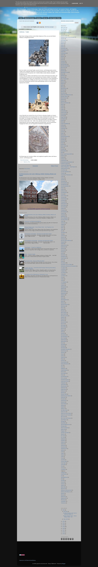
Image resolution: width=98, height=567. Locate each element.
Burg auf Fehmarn (65, 102)
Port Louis (63, 378)
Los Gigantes (64, 282)
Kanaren (63, 237)
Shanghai (63, 426)
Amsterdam (63, 48)
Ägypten (62, 38)
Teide (62, 456)
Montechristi (63, 322)
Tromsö (62, 467)
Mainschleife (63, 291)
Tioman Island (64, 461)
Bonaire (62, 91)
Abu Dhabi (63, 29)
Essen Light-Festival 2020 (66, 154)
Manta (62, 301)
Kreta (62, 261)
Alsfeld (62, 46)
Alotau (62, 45)
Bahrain (62, 69)
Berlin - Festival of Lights (30, 254)
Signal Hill (63, 429)
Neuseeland (63, 334)
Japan (62, 229)
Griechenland (64, 198)
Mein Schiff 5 (63, 314)
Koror (62, 259)
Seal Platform (64, 419)
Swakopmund (64, 448)
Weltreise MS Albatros (65, 491)
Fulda (62, 176)
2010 (63, 533)
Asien (62, 59)
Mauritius (63, 310)
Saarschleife (63, 403)
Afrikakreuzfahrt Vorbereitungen (67, 37)
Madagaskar (63, 286)
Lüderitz (62, 285)
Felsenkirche (63, 160)
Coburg (62, 125)
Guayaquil (63, 202)
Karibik (62, 243)
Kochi (62, 253)
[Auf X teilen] (34, 160)
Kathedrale (63, 246)
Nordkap (63, 346)
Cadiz (62, 106)
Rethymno (63, 390)
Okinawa (63, 352)
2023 (63, 509)
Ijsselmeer (63, 216)
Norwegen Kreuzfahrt (65, 349)
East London (63, 146)
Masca (62, 307)
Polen (62, 374)
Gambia (62, 179)
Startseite (35, 166)
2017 (63, 530)
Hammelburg (63, 205)
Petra (62, 366)
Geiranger (63, 181)
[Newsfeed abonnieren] (40, 23)
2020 (63, 524)
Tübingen (63, 472)
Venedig (62, 480)
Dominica (63, 138)
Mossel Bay (63, 326)
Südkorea (63, 442)
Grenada (63, 197)
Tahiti (62, 451)
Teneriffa (63, 459)
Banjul (62, 73)
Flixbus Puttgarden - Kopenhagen (68, 166)
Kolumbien (63, 254)
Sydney (62, 450)
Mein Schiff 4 (63, 312)
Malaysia (63, 294)
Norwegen (63, 347)
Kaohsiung (63, 238)
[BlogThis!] (32, 160)
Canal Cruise (63, 112)
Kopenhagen (63, 258)
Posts (21, 18)
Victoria (62, 482)
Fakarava (63, 155)
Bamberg (63, 70)
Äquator (62, 56)
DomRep (63, 139)
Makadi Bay (63, 293)
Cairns (62, 107)
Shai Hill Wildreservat (65, 424)
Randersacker (64, 386)
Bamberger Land (64, 72)
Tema (62, 458)
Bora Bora (63, 93)
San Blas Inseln (64, 410)
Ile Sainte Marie (64, 219)
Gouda (62, 194)
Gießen (62, 189)
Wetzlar (62, 493)
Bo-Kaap (63, 89)
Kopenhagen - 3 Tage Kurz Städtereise (33, 247)
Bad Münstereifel (64, 65)
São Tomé (63, 416)
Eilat (62, 152)
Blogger (63, 563)
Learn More (75, 3)
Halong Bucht (64, 203)
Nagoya (62, 330)
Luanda (62, 283)
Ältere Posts (54, 166)
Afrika (62, 34)
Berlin (62, 85)
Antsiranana (63, 53)
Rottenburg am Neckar (66, 395)
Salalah (62, 406)
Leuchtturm (63, 275)
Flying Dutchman (64, 168)
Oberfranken (63, 350)
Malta (62, 296)
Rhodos (62, 392)
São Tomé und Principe (66, 418)
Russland (63, 398)
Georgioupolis (64, 184)
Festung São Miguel (65, 165)
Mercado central (64, 315)
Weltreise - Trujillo (24, 32)
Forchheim (63, 170)
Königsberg (63, 256)
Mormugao (63, 325)
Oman (62, 354)
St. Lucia (63, 437)
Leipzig (62, 274)
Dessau (62, 134)
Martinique (63, 306)
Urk (61, 475)
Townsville (63, 464)
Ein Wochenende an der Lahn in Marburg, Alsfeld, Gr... (70, 514)
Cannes (62, 115)
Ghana (62, 187)
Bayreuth (63, 82)
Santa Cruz (63, 411)
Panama (63, 360)
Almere (62, 43)
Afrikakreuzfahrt (64, 35)
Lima (62, 277)
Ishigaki (62, 224)
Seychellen (63, 422)
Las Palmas (63, 272)
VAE (62, 478)
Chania (62, 120)
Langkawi (63, 270)
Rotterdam (63, 397)
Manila (62, 298)
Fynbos (62, 178)
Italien (62, 227)
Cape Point (63, 117)
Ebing (62, 147)
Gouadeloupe (64, 192)
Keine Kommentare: (24, 160)
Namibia (62, 333)
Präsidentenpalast (65, 379)
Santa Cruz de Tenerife (66, 414)
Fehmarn (63, 158)
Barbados (63, 75)
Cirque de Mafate (64, 123)
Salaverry (63, 408)
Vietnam (62, 483)
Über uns (45, 18)
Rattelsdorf (63, 387)
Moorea (62, 323)
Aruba (62, 58)
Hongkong (63, 210)
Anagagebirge (64, 49)
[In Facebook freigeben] (35, 160)
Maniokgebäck (64, 299)
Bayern (62, 80)
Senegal (62, 421)
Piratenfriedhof (64, 370)
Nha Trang (63, 338)
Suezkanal (63, 447)
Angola (62, 51)
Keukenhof (63, 250)
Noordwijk (63, 344)
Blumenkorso (64, 88)
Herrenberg (63, 206)
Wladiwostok (63, 498)
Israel (62, 226)
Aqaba (62, 54)
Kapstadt (63, 242)
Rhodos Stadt (64, 394)
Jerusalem (63, 232)
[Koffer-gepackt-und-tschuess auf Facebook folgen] (37, 23)
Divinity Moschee (64, 136)
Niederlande (63, 339)
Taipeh (62, 453)
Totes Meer (63, 462)
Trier (62, 466)
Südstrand (63, 445)
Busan (62, 104)
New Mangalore (64, 336)
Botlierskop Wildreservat (66, 94)
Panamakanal (64, 362)
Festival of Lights (64, 163)
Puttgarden (63, 382)
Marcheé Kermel (64, 304)
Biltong (62, 86)
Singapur (63, 430)
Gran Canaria (64, 195)
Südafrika (63, 440)
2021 (63, 523)
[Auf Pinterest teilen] (36, 160)
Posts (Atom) (27, 168)
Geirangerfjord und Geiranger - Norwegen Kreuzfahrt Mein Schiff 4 (39, 240)
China (62, 122)
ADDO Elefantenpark (65, 32)
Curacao (63, 131)
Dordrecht (63, 141)
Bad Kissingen (64, 64)
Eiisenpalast (63, 150)
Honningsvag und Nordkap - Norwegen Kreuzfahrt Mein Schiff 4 (38, 233)
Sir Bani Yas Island (65, 432)
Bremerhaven (64, 98)
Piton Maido (63, 373)
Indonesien (63, 222)
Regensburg (63, 389)
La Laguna (63, 267)
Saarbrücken (63, 400)
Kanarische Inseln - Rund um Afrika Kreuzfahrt (34, 260)
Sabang (62, 405)
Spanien (62, 434)
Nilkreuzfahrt (63, 341)
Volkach (62, 485)
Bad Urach (63, 67)
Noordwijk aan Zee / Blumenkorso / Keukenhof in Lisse (36, 274)
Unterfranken (64, 474)
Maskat (62, 309)
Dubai (62, 142)
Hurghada (63, 214)
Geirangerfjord (64, 182)
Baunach (63, 77)
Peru (62, 365)
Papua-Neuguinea (65, 363)
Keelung (62, 248)
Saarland (63, 402)
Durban (62, 144)
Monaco (62, 320)
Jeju (62, 230)
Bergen (62, 83)
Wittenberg (63, 496)
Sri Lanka (63, 435)
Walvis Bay (63, 486)
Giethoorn (63, 190)
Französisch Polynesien (66, 174)
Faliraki (62, 157)
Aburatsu (63, 30)
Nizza (62, 342)
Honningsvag (64, 211)
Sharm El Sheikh (64, 427)
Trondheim (63, 469)
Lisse (62, 280)
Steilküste (63, 438)
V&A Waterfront (64, 477)
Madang (62, 288)
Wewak (62, 495)
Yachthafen (63, 501)
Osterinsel (63, 357)
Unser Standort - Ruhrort (55, 18)
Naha (62, 331)
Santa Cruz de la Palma (66, 413)
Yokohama (63, 502)
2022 (63, 521)
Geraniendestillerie (65, 186)
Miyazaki (63, 318)
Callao (62, 109)
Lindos (62, 278)
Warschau (63, 488)
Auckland (63, 61)
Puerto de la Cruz (64, 381)
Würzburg (63, 499)
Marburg (63, 302)
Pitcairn (62, 371)
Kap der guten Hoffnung (66, 240)
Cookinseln (63, 128)
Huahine (63, 213)
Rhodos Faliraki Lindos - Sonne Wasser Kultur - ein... (70, 516)
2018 (63, 528)
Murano (62, 328)
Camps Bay (63, 110)
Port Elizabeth (64, 376)
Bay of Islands (64, 78)
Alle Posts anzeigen (49, 26)
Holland (62, 208)
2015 (63, 531)
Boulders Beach (64, 96)
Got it (81, 3)
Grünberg (63, 200)
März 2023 (66, 519)
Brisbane (63, 101)
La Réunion (63, 269)
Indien (62, 221)
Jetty (62, 234)
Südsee (62, 443)
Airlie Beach (63, 40)
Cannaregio (63, 114)
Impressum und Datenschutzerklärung (33, 221)
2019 (63, 526)
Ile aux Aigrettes (64, 218)
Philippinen (63, 368)
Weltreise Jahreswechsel (66, 490)
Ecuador (63, 149)
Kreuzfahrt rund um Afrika (66, 264)
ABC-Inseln (63, 27)
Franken (63, 173)
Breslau (62, 99)
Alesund (62, 41)
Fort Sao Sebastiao (65, 171)
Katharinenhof (64, 245)
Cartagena (63, 118)
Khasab (62, 251)
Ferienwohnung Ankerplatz (66, 162)
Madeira (62, 290)
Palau (62, 358)
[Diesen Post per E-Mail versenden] (31, 160)
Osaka (62, 355)
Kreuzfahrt (63, 262)
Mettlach (63, 317)
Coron (62, 130)
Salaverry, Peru (27, 161)
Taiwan (62, 454)
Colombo (63, 126)
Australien (63, 62)
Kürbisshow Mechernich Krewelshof (68, 266)
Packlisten (38, 18)
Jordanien (63, 235)
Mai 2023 (66, 511)
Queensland (63, 384)
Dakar (62, 133)
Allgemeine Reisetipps (29, 18)
